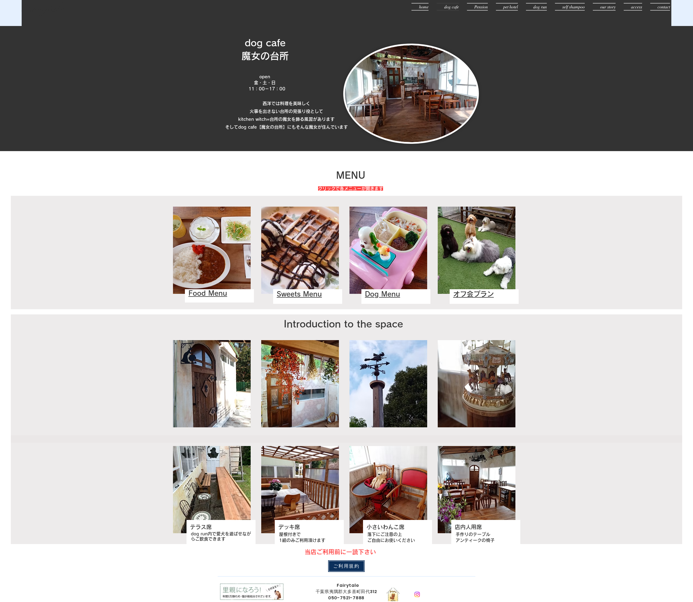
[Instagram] (417, 594)
